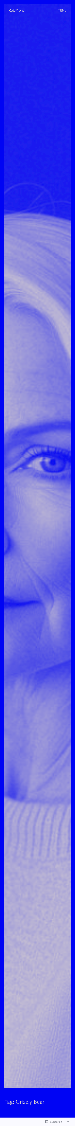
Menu (62, 10)
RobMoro (16, 10)
